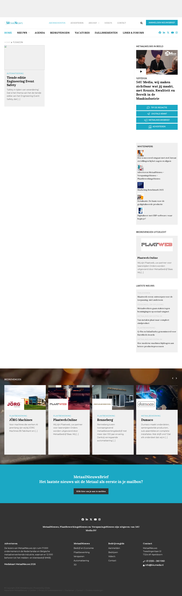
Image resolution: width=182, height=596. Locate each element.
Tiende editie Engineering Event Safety (20, 81)
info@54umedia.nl (154, 565)
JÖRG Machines (20, 420)
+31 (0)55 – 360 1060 (155, 561)
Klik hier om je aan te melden (91, 491)
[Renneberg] (102, 404)
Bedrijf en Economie (84, 548)
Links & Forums (133, 32)
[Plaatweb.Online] (156, 255)
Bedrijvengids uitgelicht (151, 232)
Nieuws (22, 32)
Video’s (108, 23)
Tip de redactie (159, 107)
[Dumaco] (146, 404)
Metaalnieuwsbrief (159, 120)
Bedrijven (113, 552)
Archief (93, 23)
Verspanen (79, 556)
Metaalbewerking (151, 416)
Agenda (40, 32)
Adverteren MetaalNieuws (15, 590)
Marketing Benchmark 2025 (150, 190)
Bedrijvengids (60, 32)
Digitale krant (159, 114)
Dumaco (147, 420)
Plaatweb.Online (147, 257)
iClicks (47, 588)
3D (75, 565)
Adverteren (77, 23)
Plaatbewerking (146, 328)
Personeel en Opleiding (150, 304)
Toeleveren (143, 293)
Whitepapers (145, 146)
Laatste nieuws (145, 286)
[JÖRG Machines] (14, 404)
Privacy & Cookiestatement (50, 590)
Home (8, 32)
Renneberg (105, 420)
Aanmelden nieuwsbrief (162, 22)
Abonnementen (57, 23)
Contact (121, 23)
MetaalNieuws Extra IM (149, 316)
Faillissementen (106, 32)
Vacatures (82, 32)
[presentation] (172, 378)
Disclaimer (69, 590)
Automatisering (15, 73)
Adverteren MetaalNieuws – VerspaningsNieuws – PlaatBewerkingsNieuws (150, 175)
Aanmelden (114, 548)
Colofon (32, 590)
